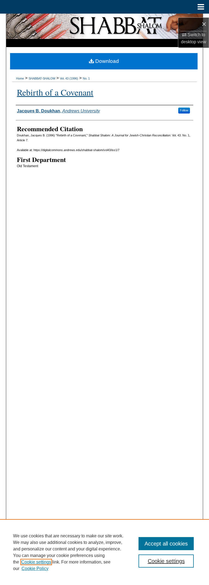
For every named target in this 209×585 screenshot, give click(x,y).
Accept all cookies (166, 544)
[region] (104, 552)
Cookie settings (36, 562)
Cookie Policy (34, 568)
